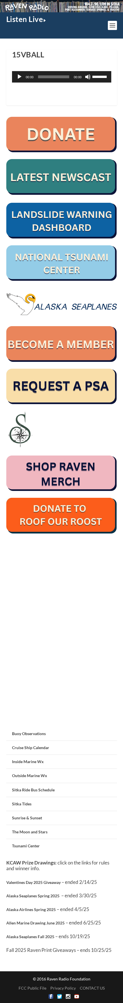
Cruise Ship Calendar (30, 747)
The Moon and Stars (29, 831)
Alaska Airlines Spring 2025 (31, 909)
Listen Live (24, 19)
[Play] (19, 77)
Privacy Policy (63, 988)
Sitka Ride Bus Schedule (33, 789)
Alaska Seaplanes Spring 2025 (32, 895)
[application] (61, 77)
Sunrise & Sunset (27, 817)
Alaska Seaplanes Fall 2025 (30, 936)
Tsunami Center (26, 845)
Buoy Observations (29, 733)
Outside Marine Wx (29, 775)
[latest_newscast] (61, 193)
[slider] (100, 76)
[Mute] (88, 77)
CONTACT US (92, 988)
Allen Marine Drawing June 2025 (35, 922)
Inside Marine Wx (28, 761)
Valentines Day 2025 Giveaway (33, 882)
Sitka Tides (21, 803)
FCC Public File (32, 988)
